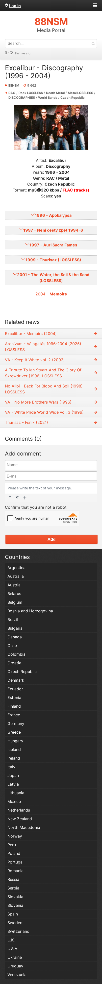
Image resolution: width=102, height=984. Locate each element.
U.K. (11, 939)
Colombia (16, 654)
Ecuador (15, 688)
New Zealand (19, 818)
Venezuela (16, 974)
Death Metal (55, 93)
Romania (15, 870)
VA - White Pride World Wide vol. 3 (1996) (44, 412)
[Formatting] (10, 497)
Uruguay (15, 965)
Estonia (14, 697)
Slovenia (15, 905)
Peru (11, 844)
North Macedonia (23, 827)
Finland (14, 706)
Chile (12, 645)
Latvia (13, 784)
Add (51, 539)
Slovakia (15, 896)
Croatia (14, 662)
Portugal (15, 862)
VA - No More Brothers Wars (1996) (38, 402)
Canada (14, 636)
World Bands (47, 97)
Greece (14, 732)
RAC (11, 93)
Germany (15, 723)
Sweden (14, 922)
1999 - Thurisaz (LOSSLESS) (53, 259)
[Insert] (24, 497)
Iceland (14, 749)
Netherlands (18, 810)
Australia (15, 576)
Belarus (14, 593)
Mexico (14, 801)
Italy (11, 766)
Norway (14, 836)
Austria (14, 584)
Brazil (12, 619)
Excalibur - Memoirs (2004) (31, 333)
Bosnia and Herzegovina (30, 610)
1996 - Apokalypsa (53, 215)
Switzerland (18, 931)
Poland (13, 853)
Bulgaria (15, 628)
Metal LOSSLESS (80, 93)
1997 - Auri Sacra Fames (53, 244)
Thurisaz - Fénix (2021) (26, 422)
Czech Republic (72, 97)
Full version (23, 53)
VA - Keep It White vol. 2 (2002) (35, 359)
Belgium (14, 602)
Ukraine (14, 957)
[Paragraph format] (17, 497)
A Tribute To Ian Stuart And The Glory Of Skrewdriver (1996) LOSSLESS (43, 372)
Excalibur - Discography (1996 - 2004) (44, 72)
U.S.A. (12, 948)
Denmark (15, 680)
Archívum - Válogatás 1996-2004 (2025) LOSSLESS (43, 346)
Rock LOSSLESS (31, 93)
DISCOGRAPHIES (21, 97)
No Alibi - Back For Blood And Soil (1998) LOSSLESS (44, 389)
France (13, 714)
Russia (13, 879)
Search (93, 43)
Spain (12, 914)
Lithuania (15, 792)
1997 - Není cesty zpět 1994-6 (53, 230)
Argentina (16, 567)
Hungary (15, 740)
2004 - (51, 293)
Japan (13, 775)
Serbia (13, 888)
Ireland (13, 758)
